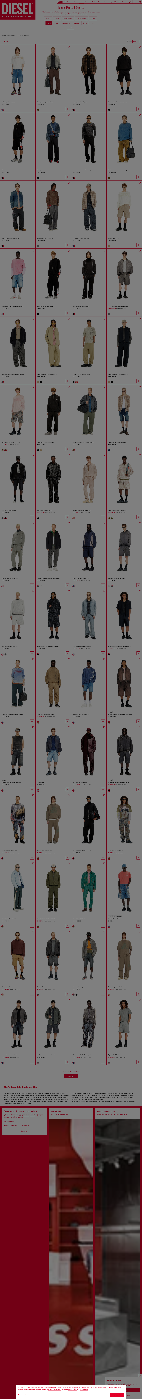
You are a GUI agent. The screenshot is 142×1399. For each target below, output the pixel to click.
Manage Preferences (54, 1389)
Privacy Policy (72, 1389)
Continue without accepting (26, 1395)
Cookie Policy (84, 1389)
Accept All (117, 1395)
